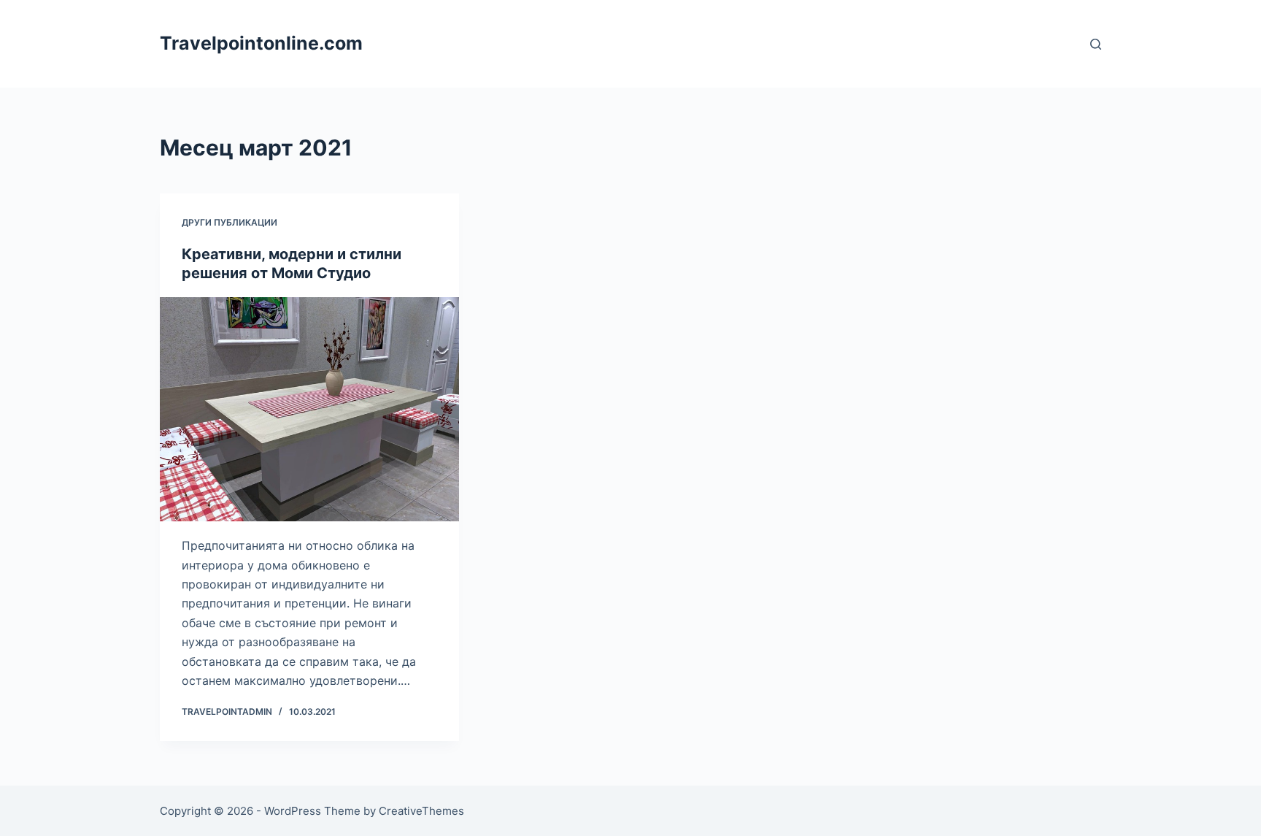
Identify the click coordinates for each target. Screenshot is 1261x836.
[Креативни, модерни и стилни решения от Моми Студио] (309, 409)
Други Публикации (229, 222)
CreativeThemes (421, 811)
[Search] (1095, 44)
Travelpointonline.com (261, 43)
